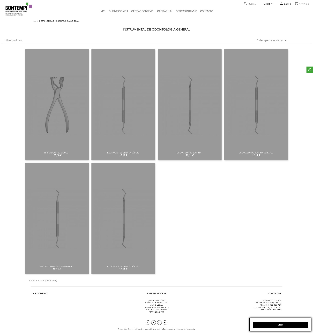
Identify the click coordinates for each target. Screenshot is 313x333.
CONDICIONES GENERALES (156, 307)
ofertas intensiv (186, 11)
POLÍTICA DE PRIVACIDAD (156, 302)
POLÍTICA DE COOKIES (156, 309)
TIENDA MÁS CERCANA (270, 309)
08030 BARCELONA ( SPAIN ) (268, 302)
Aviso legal (156, 329)
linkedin (165, 322)
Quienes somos (118, 11)
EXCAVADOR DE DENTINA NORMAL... (256, 152)
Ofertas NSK (164, 11)
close (280, 324)
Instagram (159, 322)
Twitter (153, 322)
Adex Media (190, 329)
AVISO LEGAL (156, 305)
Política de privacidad (143, 329)
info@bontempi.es (168, 329)
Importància (279, 40)
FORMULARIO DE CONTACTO (267, 307)
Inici (102, 11)
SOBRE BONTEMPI (156, 300)
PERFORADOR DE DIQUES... (56, 152)
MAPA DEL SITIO (156, 312)
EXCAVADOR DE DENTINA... (189, 152)
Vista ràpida (56, 101)
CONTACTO (206, 11)
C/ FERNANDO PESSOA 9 (269, 300)
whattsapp (309, 70)
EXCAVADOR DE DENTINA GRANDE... (57, 266)
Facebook (148, 322)
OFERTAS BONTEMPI (142, 11)
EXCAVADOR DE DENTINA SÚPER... (123, 152)
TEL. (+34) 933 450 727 (270, 305)
